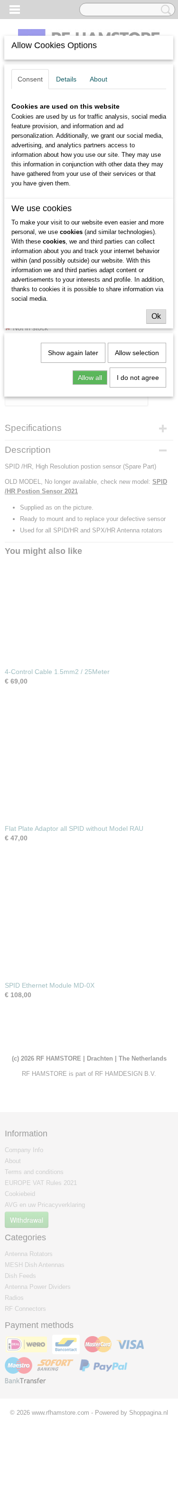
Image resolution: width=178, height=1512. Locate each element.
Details (66, 79)
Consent (30, 79)
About (98, 79)
